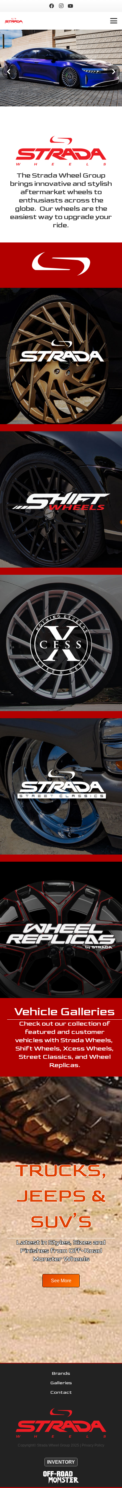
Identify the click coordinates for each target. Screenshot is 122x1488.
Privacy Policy (93, 1445)
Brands (61, 1373)
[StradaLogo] (14, 21)
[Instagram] (61, 6)
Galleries (61, 1383)
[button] (113, 20)
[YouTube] (70, 6)
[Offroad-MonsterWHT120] (61, 1477)
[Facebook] (51, 6)
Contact (61, 1392)
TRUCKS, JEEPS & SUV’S (61, 1196)
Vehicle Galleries (64, 1012)
